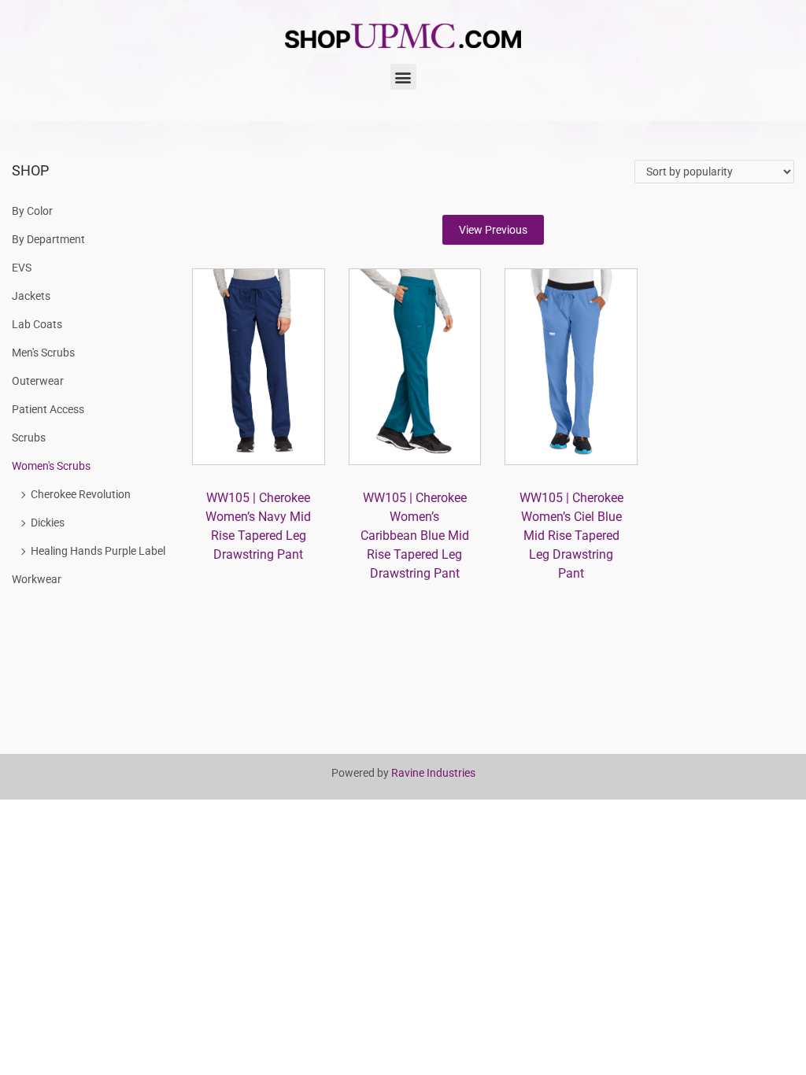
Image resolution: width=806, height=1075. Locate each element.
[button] (403, 77)
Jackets (31, 296)
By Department (48, 239)
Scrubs (29, 437)
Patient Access (48, 409)
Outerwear (38, 381)
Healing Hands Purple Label (98, 551)
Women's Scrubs (51, 466)
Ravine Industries (433, 773)
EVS (21, 267)
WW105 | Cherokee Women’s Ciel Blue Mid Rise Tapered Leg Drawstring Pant (571, 535)
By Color (32, 211)
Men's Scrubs (43, 352)
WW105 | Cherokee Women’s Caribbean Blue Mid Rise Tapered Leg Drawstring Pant (414, 535)
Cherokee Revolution (81, 494)
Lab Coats (37, 324)
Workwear (36, 579)
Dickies (48, 522)
